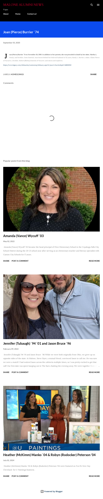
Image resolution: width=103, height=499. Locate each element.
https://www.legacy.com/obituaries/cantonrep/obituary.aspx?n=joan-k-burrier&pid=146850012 (37, 65)
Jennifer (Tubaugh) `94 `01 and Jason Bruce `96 (37, 343)
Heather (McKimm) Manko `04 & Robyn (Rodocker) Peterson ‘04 (49, 455)
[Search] (91, 4)
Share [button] (93, 74)
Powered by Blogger (53, 491)
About (5, 14)
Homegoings (17, 74)
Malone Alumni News (23, 5)
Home (17, 14)
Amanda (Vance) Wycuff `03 (23, 236)
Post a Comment (20, 261)
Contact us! (32, 14)
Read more (94, 261)
